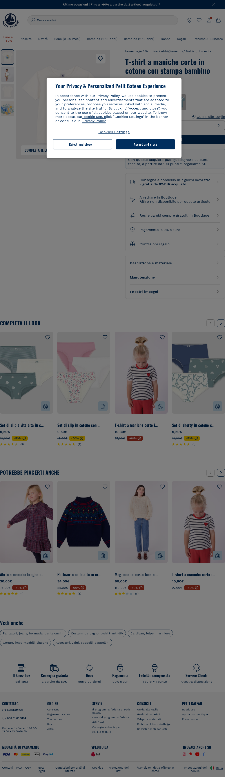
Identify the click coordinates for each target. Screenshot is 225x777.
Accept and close (145, 144)
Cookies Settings (114, 132)
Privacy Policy (94, 121)
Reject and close (80, 144)
